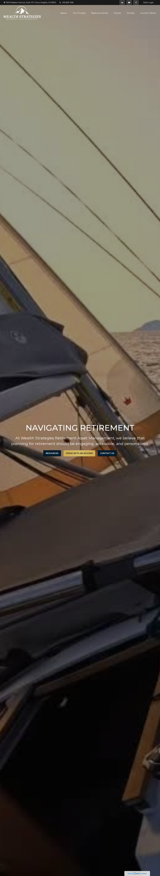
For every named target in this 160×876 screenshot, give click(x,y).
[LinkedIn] (122, 2)
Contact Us (107, 453)
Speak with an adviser (79, 453)
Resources (52, 453)
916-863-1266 (68, 2)
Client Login (148, 2)
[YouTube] (129, 2)
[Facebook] (136, 2)
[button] (63, 13)
